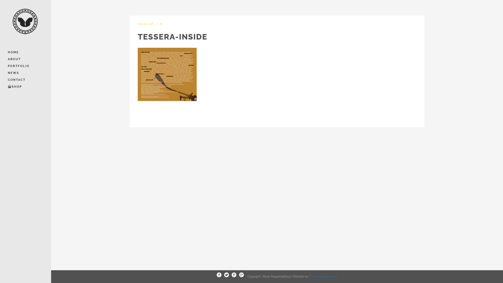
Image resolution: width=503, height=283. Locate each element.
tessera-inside (172, 36)
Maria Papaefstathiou (323, 276)
